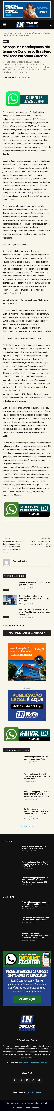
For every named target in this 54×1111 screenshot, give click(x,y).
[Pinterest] (24, 83)
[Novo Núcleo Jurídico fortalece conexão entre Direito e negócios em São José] (10, 600)
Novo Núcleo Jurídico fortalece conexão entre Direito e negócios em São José (34, 598)
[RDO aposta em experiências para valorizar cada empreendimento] (11, 923)
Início (4, 33)
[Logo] (27, 25)
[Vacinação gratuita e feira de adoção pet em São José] (10, 586)
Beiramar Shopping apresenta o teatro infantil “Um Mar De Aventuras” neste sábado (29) (35, 611)
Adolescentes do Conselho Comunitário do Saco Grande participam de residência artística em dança (14, 546)
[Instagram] (20, 1080)
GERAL (10, 33)
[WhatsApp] (30, 83)
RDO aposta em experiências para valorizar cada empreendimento (36, 919)
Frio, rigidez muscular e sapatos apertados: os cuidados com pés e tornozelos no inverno (36, 904)
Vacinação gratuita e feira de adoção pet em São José (36, 758)
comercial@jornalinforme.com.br (33, 1063)
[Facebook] (12, 83)
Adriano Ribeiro (10, 77)
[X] (18, 83)
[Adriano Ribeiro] (6, 562)
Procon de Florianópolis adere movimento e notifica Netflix (39, 544)
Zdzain (45, 1103)
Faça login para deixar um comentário (27, 633)
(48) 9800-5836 (34, 1092)
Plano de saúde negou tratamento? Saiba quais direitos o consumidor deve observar (36, 935)
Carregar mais (26, 826)
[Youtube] (39, 1080)
